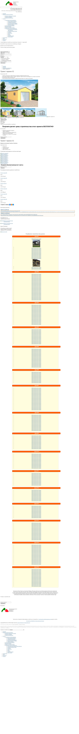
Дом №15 (36, 542)
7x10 (15, 211)
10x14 (51, 211)
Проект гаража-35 (3, 163)
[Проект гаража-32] (6, 112)
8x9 (24, 211)
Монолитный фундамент (12, 640)
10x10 (42, 211)
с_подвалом (14, 215)
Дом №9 (37, 433)
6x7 (4, 211)
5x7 (32, 214)
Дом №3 (37, 302)
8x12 (30, 211)
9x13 (40, 211)
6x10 (9, 211)
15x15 (73, 211)
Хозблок (9, 648)
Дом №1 (37, 236)
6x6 (3, 211)
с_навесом (20, 214)
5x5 (30, 214)
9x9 (33, 211)
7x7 (12, 211)
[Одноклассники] (11, 204)
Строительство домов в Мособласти (14, 646)
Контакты (5, 655)
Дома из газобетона (5, 209)
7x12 (20, 211)
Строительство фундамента (10, 637)
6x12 (10, 211)
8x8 (23, 211)
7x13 (21, 211)
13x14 (71, 211)
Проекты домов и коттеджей (10, 633)
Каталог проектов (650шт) (8, 632)
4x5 (22, 214)
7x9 (16, 211)
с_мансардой (25, 214)
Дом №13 (36, 503)
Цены (4, 654)
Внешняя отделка (5, 59)
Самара (20, 624)
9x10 (34, 211)
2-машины (10, 214)
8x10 (26, 211)
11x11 (55, 211)
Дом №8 (37, 412)
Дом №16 (36, 567)
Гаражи (8, 650)
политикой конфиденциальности (45, 619)
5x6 (31, 214)
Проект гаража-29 (3, 154)
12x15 (69, 211)
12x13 (64, 211)
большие (41, 215)
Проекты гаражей (8, 634)
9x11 (36, 211)
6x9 (7, 211)
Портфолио (5, 653)
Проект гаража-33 (3, 159)
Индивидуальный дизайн (6, 60)
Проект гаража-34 (3, 161)
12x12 (62, 211)
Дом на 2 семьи (10, 651)
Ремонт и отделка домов (9, 644)
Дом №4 (37, 327)
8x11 (28, 211)
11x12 (58, 211)
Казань (23, 624)
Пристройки (9, 652)
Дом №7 (37, 385)
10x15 (53, 211)
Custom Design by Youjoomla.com (23, 622)
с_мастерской (15, 214)
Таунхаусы (9, 649)
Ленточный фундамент (11, 638)
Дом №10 (36, 451)
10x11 (44, 211)
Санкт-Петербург (15, 624)
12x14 (67, 211)
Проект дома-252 (3, 188)
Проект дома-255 (3, 178)
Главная (4, 631)
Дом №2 (37, 271)
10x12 (46, 211)
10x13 (49, 211)
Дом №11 (36, 471)
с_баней (9, 215)
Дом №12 (36, 488)
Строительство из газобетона (11, 645)
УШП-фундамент (10, 641)
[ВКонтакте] (10, 204)
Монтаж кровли (8, 643)
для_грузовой (32, 215)
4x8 (28, 214)
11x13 (60, 211)
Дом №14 (36, 520)
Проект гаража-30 (3, 156)
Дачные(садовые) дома (11, 647)
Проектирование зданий (9, 642)
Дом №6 (37, 369)
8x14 (31, 211)
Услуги (4, 636)
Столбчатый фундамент (12, 639)
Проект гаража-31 (3, 157)
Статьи (4, 656)
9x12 (38, 211)
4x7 (7, 214)
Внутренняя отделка (5, 58)
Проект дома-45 (3, 183)
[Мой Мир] (13, 204)
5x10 (36, 214)
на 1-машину (3, 214)
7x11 (18, 211)
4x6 (6, 214)
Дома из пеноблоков (9, 635)
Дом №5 (37, 346)
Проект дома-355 (3, 199)
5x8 (34, 214)
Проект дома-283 (3, 172)
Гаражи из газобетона (5, 213)
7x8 (13, 211)
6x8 (5, 211)
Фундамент (2, 56)
